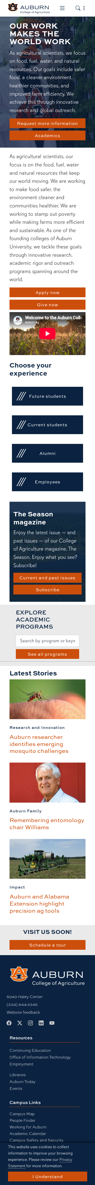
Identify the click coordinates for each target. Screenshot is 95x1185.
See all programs (47, 654)
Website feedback (23, 1012)
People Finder (22, 1120)
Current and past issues (47, 578)
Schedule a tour (47, 945)
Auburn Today (23, 1081)
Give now (47, 304)
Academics (47, 135)
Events (16, 1088)
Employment (21, 1064)
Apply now (48, 292)
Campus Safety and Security (37, 1140)
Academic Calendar (28, 1133)
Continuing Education (30, 1050)
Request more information (47, 123)
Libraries (18, 1074)
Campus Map (22, 1113)
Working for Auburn (28, 1127)
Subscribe (47, 589)
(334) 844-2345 (22, 1004)
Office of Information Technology (40, 1057)
